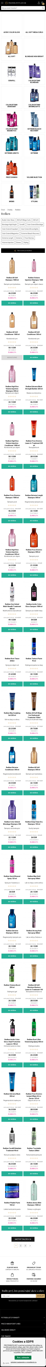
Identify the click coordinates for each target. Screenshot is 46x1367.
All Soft (36, 220)
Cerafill (21, 224)
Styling (26, 242)
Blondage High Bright (9, 224)
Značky (10, 210)
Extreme (19, 238)
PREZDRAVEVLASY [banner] (15, 2)
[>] (30, 1245)
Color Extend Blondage (35, 224)
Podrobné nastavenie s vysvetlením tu (23, 1362)
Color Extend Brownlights (29, 229)
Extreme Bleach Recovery (30, 233)
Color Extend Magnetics (10, 233)
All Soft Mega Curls (24, 220)
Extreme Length (7, 238)
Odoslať (40, 1296)
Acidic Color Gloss (8, 220)
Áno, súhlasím (23, 1358)
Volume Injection (8, 242)
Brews (18, 242)
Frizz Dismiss (29, 238)
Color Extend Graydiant (10, 229)
